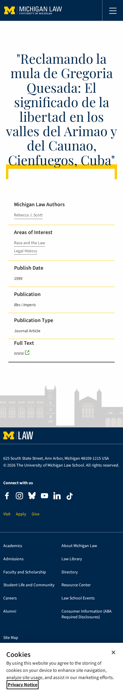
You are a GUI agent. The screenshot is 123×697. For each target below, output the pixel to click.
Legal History (25, 251)
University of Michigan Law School (33, 10)
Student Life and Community (29, 585)
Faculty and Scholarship (24, 572)
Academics (12, 546)
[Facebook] (6, 496)
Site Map (10, 638)
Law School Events (78, 598)
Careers (10, 598)
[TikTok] (69, 496)
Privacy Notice (22, 684)
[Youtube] (44, 496)
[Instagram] (19, 496)
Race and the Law (29, 243)
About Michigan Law (79, 546)
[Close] (113, 652)
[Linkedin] (57, 496)
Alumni (9, 611)
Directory (69, 572)
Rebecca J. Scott (28, 215)
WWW (19, 354)
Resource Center (76, 585)
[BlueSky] (32, 497)
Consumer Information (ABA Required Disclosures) (86, 614)
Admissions (13, 559)
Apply (21, 514)
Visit (6, 514)
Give (35, 514)
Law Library (71, 559)
